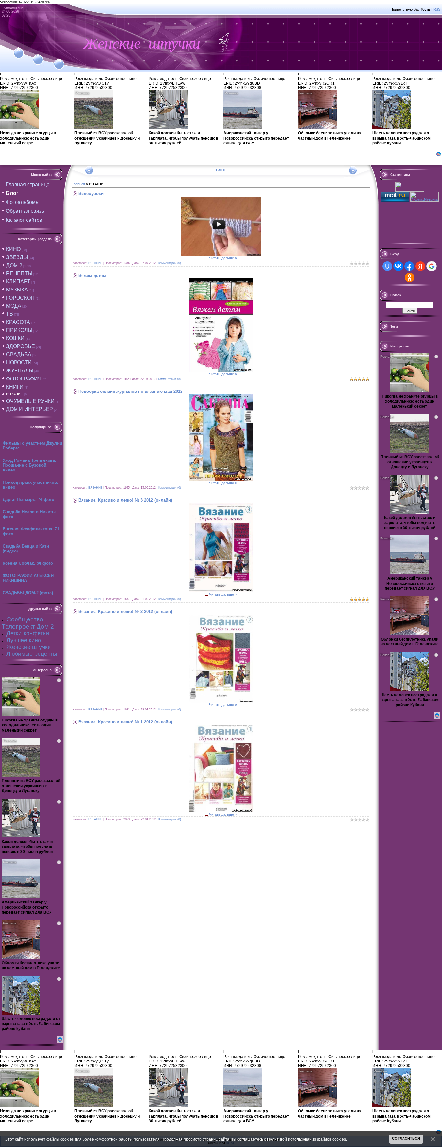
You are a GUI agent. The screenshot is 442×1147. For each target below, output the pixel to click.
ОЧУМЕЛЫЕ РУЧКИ (30, 401)
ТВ (9, 314)
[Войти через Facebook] (409, 266)
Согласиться (406, 1138)
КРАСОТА (18, 322)
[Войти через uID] (387, 266)
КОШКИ (15, 338)
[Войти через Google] (431, 266)
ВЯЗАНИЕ (14, 394)
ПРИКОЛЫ (19, 330)
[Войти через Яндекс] (420, 266)
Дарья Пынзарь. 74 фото (28, 499)
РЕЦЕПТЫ (19, 273)
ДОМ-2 (14, 265)
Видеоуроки (91, 193)
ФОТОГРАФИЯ (24, 378)
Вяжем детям (92, 275)
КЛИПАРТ (18, 281)
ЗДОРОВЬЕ (20, 346)
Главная (78, 184)
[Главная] (18, 49)
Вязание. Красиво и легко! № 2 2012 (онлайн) (125, 611)
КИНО (13, 249)
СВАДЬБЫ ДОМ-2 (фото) (28, 592)
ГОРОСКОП (20, 298)
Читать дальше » (223, 258)
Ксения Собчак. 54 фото (28, 563)
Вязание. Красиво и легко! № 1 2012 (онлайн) (125, 722)
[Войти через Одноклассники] (409, 277)
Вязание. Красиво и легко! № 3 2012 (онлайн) (125, 500)
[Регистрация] (38, 56)
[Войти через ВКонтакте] (398, 266)
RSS (436, 9)
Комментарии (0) (169, 263)
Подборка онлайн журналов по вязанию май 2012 (130, 391)
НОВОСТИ (19, 362)
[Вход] (59, 60)
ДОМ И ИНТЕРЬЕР (29, 409)
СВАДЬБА (18, 354)
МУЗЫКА (17, 289)
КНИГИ (15, 387)
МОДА (13, 306)
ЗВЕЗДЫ (17, 257)
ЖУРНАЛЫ (19, 370)
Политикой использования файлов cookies (306, 1139)
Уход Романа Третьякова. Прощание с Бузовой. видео (29, 465)
